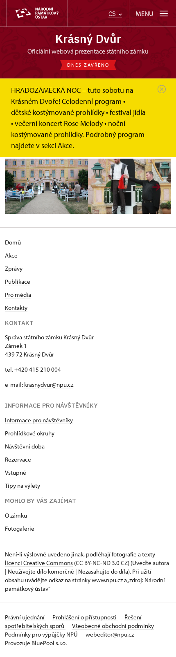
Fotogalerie (19, 528)
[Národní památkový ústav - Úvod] (37, 13)
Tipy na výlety (22, 485)
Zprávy (14, 268)
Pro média (18, 294)
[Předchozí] (20, 187)
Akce (11, 255)
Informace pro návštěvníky (39, 420)
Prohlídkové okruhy (29, 433)
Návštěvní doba (25, 446)
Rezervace (18, 459)
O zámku (16, 515)
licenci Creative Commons (39, 563)
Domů (13, 242)
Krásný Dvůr (88, 38)
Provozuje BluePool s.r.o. (36, 643)
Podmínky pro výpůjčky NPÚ (42, 634)
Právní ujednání (25, 617)
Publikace (17, 281)
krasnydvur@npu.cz (48, 384)
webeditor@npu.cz (110, 634)
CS (112, 14)
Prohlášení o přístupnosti (85, 617)
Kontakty (16, 308)
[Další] (156, 187)
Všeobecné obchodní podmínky (113, 626)
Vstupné (15, 472)
